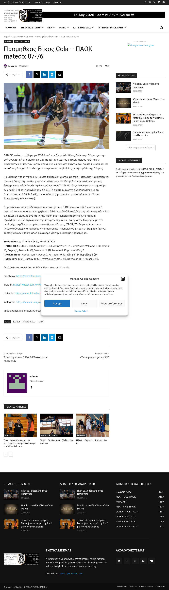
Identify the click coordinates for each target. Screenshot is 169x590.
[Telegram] (52, 74)
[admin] (6, 66)
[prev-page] (6, 454)
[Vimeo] (159, 2)
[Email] (59, 74)
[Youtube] (163, 2)
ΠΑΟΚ (40, 321)
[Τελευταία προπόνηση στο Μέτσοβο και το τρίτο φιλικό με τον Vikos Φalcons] (20, 425)
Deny (84, 303)
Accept (57, 303)
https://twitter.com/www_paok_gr (32, 284)
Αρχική (7, 36)
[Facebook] (145, 2)
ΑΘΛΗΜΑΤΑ (17, 36)
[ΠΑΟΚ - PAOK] (23, 15)
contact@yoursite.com (70, 573)
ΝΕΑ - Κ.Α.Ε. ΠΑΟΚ (22, 41)
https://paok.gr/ (37, 381)
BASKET (16, 321)
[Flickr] (135, 561)
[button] (123, 278)
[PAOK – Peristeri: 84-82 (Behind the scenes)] (56, 425)
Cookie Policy (81, 311)
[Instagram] (150, 2)
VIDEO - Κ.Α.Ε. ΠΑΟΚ (49, 435)
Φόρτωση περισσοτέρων (139, 147)
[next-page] (11, 454)
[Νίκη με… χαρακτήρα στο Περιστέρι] (123, 87)
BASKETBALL (29, 321)
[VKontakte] (151, 561)
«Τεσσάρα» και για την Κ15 (94, 357)
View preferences (111, 303)
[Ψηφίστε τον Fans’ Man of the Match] (123, 103)
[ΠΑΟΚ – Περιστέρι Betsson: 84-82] (92, 425)
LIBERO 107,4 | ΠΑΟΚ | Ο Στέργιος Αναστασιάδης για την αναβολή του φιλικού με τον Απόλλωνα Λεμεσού (140, 172)
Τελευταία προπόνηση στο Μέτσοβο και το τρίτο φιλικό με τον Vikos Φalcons (19, 443)
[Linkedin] (44, 74)
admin (14, 66)
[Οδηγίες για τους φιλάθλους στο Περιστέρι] (123, 136)
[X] (154, 2)
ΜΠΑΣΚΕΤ (30, 36)
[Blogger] (119, 561)
